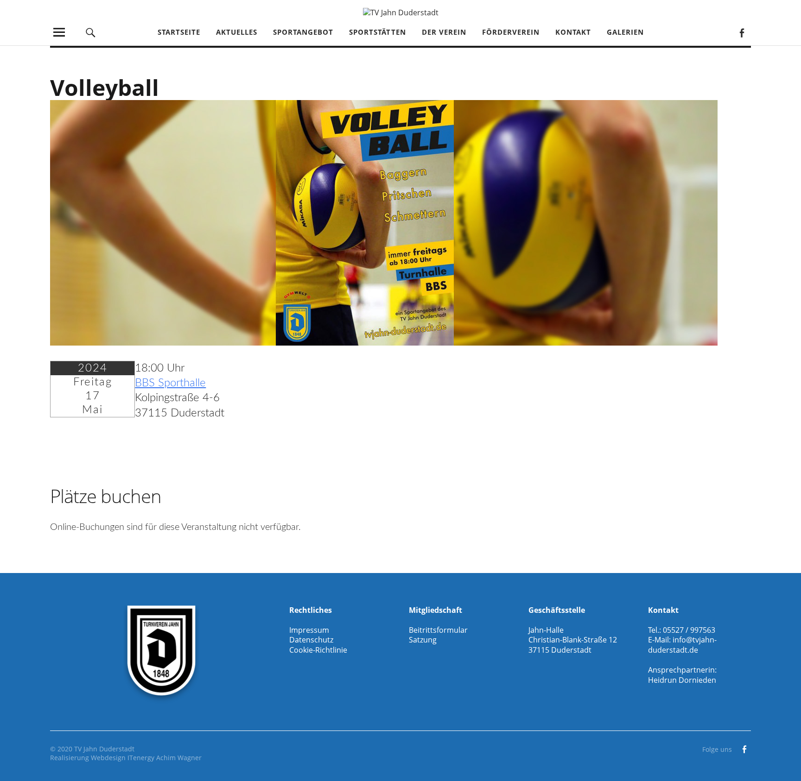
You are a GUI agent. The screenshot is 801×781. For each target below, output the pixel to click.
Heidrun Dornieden (682, 680)
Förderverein (511, 32)
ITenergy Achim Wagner (164, 757)
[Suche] (91, 32)
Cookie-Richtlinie (318, 650)
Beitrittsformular (438, 630)
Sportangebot (303, 32)
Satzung (423, 640)
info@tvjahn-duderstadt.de (682, 645)
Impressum (309, 630)
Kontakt (573, 32)
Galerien (625, 32)
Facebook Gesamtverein (741, 32)
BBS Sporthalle (170, 383)
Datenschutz (311, 640)
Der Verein (444, 32)
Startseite (179, 32)
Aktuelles (236, 32)
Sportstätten (377, 32)
